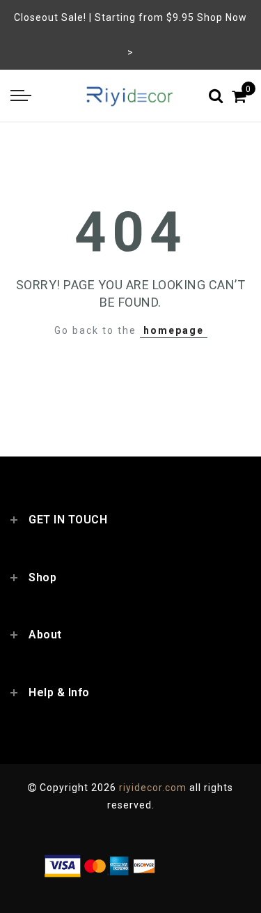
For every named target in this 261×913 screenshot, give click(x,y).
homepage (173, 330)
